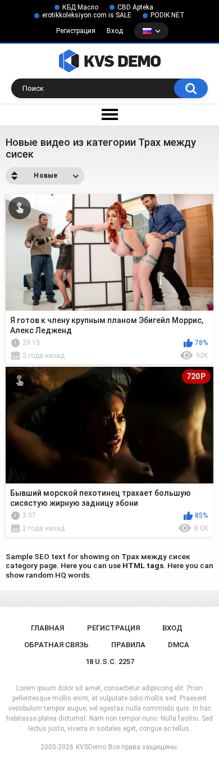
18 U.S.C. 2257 (109, 661)
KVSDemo (91, 747)
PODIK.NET (167, 15)
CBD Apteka (135, 7)
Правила (128, 644)
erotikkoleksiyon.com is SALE (86, 15)
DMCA (178, 644)
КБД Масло (80, 7)
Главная (47, 628)
